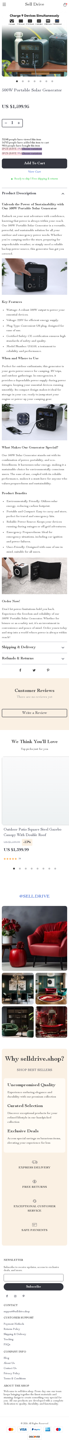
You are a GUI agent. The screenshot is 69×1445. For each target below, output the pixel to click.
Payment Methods (14, 1324)
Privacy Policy (12, 1373)
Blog (6, 1358)
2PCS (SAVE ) (12, 149)
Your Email (13, 1277)
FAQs (7, 1344)
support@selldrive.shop (17, 1311)
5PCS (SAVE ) (12, 153)
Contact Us (10, 1368)
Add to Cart (34, 163)
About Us (9, 1363)
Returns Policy (12, 1329)
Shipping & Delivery (15, 1334)
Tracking (8, 1339)
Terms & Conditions (15, 1378)
